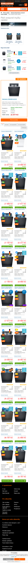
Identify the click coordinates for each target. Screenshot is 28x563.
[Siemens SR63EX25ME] (20, 264)
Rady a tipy (5, 535)
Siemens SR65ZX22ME (20, 170)
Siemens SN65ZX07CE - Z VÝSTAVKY (6, 366)
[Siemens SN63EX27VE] (7, 460)
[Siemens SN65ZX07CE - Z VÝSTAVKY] (7, 382)
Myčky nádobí (6, 12)
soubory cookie (12, 555)
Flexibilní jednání (6, 530)
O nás (3, 489)
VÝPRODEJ (24, 127)
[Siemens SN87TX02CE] (20, 227)
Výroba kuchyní (6, 538)
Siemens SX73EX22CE (6, 326)
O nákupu (3, 2)
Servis (15, 504)
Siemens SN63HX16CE (6, 248)
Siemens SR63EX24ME (20, 443)
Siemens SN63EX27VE (6, 443)
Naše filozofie (5, 493)
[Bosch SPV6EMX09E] (4, 62)
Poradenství (17, 508)
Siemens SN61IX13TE (19, 365)
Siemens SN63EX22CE (9, 99)
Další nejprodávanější (14, 72)
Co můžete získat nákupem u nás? (11, 522)
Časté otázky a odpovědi (6, 507)
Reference (5, 527)
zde (19, 561)
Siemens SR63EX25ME (20, 248)
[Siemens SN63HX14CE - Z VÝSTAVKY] (20, 344)
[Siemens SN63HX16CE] (7, 266)
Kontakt (16, 491)
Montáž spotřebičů (7, 540)
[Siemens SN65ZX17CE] (4, 69)
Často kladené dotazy (7, 543)
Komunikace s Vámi (7, 546)
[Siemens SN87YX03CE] (7, 421)
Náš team (4, 491)
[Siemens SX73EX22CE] (7, 344)
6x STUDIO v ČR (10, 1)
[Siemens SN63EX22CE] (4, 54)
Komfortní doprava (7, 525)
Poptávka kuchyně (7, 548)
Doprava (16, 502)
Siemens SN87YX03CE (6, 404)
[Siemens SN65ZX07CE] (7, 226)
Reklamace (17, 506)
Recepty (4, 550)
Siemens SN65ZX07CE (6, 209)
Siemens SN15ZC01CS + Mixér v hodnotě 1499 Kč (20, 288)
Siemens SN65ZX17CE (6, 170)
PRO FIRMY (17, 1)
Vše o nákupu (5, 504)
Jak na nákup (5, 502)
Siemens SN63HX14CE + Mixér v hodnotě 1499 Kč (6, 288)
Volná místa (17, 489)
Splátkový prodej (6, 510)
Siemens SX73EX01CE (20, 404)
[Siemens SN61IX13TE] (20, 382)
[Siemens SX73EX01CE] (20, 421)
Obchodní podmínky (4, 512)
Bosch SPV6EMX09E (19, 131)
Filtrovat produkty (14, 119)
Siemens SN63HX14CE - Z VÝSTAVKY (20, 327)
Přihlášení (3, 1)
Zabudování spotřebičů (8, 532)
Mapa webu (17, 493)
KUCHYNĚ (23, 1)
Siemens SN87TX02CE (20, 209)
